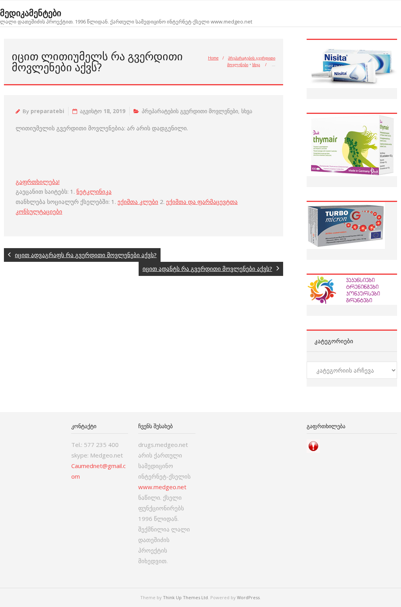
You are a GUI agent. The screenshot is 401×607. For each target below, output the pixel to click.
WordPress (248, 597)
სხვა (256, 64)
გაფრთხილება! (38, 182)
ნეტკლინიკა (94, 191)
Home (213, 58)
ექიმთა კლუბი (137, 201)
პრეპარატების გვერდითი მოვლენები (190, 111)
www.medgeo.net (162, 487)
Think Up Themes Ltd (185, 597)
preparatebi (47, 111)
